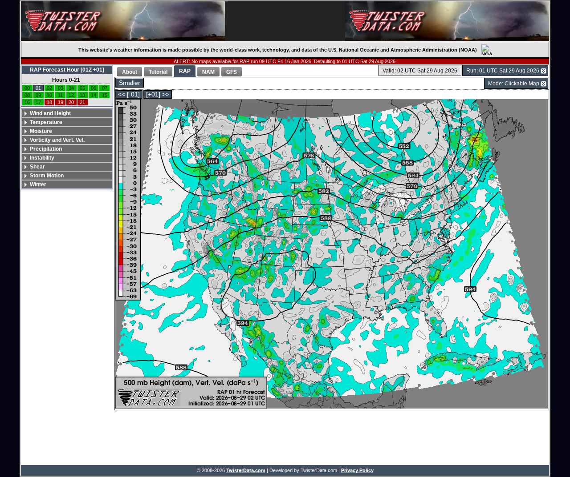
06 (93, 88)
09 (38, 95)
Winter (38, 184)
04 (71, 88)
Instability (42, 158)
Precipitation (46, 149)
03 (60, 88)
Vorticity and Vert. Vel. (57, 140)
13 (82, 95)
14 (93, 95)
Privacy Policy (357, 470)
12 (71, 95)
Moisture (41, 131)
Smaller (129, 83)
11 (60, 95)
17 (38, 102)
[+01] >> (157, 94)
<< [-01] (129, 94)
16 (27, 102)
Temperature (46, 122)
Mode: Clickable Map (513, 83)
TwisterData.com (245, 470)
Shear (37, 167)
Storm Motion (47, 175)
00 (27, 88)
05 (82, 88)
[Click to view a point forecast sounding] (332, 254)
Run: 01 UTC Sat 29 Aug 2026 (502, 71)
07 (104, 88)
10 (49, 95)
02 (49, 88)
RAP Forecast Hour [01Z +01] (67, 70)
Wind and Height (50, 113)
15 (104, 95)
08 (27, 95)
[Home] (123, 21)
